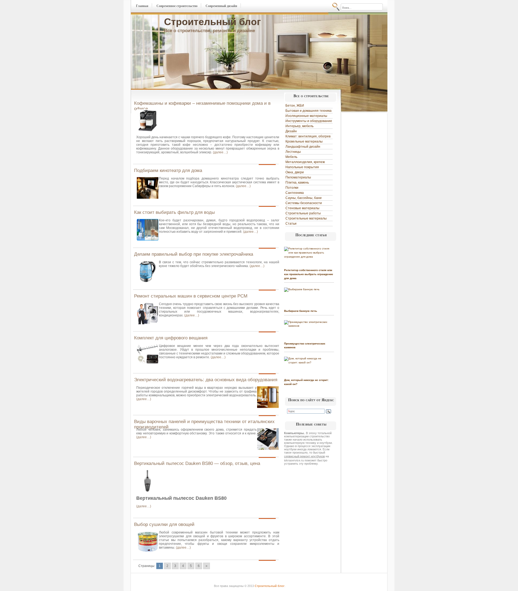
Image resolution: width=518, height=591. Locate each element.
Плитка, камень (297, 182)
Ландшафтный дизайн (302, 146)
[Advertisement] (363, 195)
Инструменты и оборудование (308, 121)
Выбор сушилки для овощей (164, 524)
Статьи (291, 223)
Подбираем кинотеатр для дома (168, 170)
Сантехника (294, 193)
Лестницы (293, 152)
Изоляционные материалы (306, 116)
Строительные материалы (306, 218)
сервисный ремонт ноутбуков (304, 456)
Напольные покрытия (302, 167)
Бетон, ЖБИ (294, 105)
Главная (142, 6)
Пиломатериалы (298, 177)
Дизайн (291, 131)
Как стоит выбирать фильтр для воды (174, 212)
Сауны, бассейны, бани (303, 198)
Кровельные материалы (304, 141)
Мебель (291, 157)
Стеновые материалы (302, 208)
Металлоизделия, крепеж (305, 162)
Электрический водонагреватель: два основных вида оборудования (205, 379)
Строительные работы (303, 213)
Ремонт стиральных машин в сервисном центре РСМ (190, 296)
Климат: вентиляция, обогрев (307, 136)
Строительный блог (212, 21)
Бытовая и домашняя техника (308, 111)
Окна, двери (294, 172)
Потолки (291, 188)
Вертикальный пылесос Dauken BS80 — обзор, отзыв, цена (197, 463)
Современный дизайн (221, 6)
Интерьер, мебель (299, 126)
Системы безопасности (303, 203)
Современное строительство (176, 6)
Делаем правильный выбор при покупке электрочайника (193, 254)
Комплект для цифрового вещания (170, 337)
